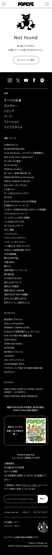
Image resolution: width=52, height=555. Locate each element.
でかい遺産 (9, 229)
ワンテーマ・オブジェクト (14, 242)
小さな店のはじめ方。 (13, 278)
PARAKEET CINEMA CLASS (16, 327)
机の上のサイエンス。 (13, 282)
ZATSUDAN (9, 347)
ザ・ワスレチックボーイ (13, 225)
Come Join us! (11, 512)
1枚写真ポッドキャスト (13, 319)
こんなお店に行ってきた (14, 221)
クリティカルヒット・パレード (15, 213)
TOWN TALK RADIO (13, 343)
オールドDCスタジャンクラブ (16, 193)
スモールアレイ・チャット (14, 360)
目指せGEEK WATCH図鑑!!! (16, 294)
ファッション (11, 122)
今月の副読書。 (10, 254)
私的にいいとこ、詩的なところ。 (17, 302)
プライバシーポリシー (30, 485)
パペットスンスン (11, 234)
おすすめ (8, 197)
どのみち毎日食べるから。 (14, 364)
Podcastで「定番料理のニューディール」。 (22, 331)
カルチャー (11, 106)
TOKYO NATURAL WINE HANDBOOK (21, 396)
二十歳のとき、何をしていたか (17, 246)
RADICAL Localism (13, 169)
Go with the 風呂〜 (13, 161)
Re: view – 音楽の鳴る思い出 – (18, 173)
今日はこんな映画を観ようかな (17, 250)
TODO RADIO (10, 339)
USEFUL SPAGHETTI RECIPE (17, 181)
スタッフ (26, 512)
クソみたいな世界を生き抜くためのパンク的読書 (25, 209)
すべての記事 (13, 100)
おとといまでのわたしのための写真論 (20, 201)
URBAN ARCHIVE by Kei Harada (19, 177)
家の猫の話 (9, 274)
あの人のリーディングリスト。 (16, 185)
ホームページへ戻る (26, 60)
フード (8, 116)
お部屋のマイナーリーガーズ (16, 205)
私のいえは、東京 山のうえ (15, 298)
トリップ (9, 111)
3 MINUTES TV (11, 145)
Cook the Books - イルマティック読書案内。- (24, 153)
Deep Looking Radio (14, 323)
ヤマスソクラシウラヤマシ (15, 238)
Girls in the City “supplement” (19, 157)
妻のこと (7, 266)
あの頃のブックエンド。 (13, 352)
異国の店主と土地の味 (14, 290)
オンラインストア (41, 512)
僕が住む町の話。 (11, 258)
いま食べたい (9, 189)
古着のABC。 (9, 262)
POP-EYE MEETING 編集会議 (17, 335)
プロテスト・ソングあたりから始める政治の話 (23, 368)
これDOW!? (9, 356)
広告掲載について (11, 522)
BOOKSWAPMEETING (14, 149)
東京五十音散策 (11, 286)
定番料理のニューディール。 (16, 270)
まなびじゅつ (9, 372)
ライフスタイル (13, 127)
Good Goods (10, 165)
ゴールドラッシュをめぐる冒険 (16, 217)
